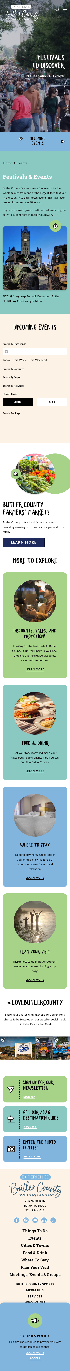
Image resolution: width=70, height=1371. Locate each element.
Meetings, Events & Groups (35, 1274)
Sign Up (29, 1096)
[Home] (21, 13)
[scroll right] (63, 141)
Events (34, 1238)
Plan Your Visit (35, 1267)
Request (30, 1126)
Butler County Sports (35, 1284)
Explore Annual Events (45, 76)
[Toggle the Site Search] (57, 9)
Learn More (24, 542)
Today (6, 359)
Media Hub (35, 1290)
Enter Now (32, 1156)
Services (35, 1296)
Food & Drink (35, 1252)
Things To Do (35, 1230)
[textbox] (35, 351)
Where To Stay (35, 1260)
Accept (35, 1358)
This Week (19, 359)
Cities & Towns (35, 1245)
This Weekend (38, 359)
